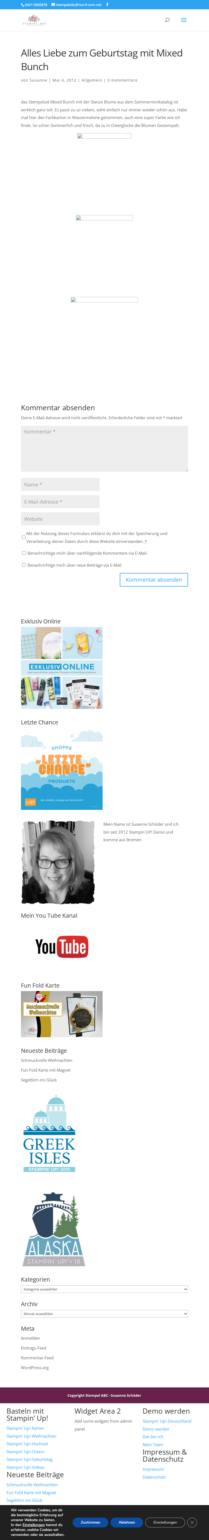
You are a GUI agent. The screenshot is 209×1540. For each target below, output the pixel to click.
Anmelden (30, 1338)
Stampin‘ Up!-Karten (25, 1428)
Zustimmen (90, 1522)
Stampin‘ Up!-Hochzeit (27, 1443)
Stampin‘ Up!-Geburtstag (30, 1459)
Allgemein (92, 80)
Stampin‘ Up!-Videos (25, 1467)
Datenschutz (154, 1477)
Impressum (153, 1469)
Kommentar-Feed (37, 1357)
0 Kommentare (122, 80)
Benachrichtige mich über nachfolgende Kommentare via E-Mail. (87, 553)
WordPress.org (35, 1367)
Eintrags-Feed (33, 1348)
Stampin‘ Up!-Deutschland (167, 1421)
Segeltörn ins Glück (39, 1080)
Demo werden (156, 1429)
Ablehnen (127, 1522)
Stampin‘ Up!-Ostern (26, 1451)
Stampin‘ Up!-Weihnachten (31, 1436)
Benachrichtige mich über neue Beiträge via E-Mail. (74, 565)
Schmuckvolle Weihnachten (46, 1060)
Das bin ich (153, 1436)
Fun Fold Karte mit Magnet (45, 1070)
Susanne (38, 80)
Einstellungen (34, 1525)
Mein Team (153, 1444)
